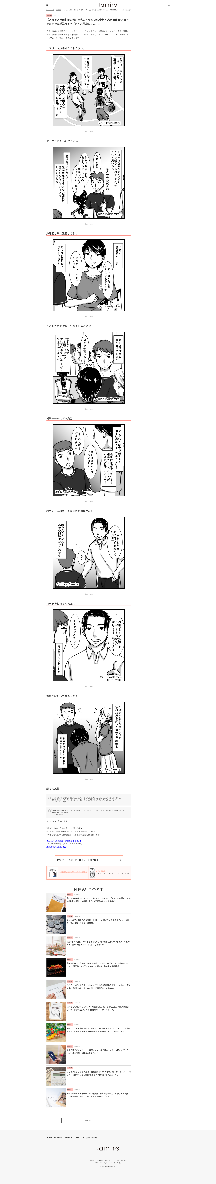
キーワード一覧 (116, 1163)
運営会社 (92, 1160)
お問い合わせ (91, 1137)
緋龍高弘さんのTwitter (56, 847)
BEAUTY (68, 1137)
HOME (49, 1137)
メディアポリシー (120, 1160)
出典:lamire (89, 131)
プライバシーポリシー (102, 1163)
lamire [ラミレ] (108, 4)
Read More (88, 1120)
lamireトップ (50, 10)
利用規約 (100, 1160)
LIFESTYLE (79, 1137)
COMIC (58, 10)
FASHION (58, 1137)
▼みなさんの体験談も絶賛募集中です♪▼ (64, 841)
